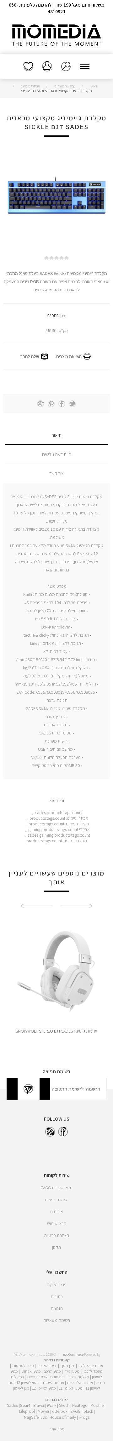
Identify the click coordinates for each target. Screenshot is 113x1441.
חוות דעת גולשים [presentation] (56, 454)
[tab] (56, 435)
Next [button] (36, 906)
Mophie (97, 1405)
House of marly (63, 1417)
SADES (52, 315)
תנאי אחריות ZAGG (56, 1188)
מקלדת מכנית (75, 841)
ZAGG (75, 1411)
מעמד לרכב (93, 1371)
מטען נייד (72, 1371)
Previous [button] (77, 906)
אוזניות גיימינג (53, 1382)
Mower (43, 1411)
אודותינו (56, 1211)
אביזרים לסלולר (91, 1365)
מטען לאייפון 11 (71, 1388)
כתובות (57, 1296)
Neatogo (80, 1405)
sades (40, 812)
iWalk (51, 1405)
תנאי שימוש (56, 1223)
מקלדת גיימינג (77, 824)
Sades (12, 1405)
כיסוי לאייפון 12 (28, 1382)
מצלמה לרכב (78, 1377)
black (88, 1411)
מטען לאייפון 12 (44, 1388)
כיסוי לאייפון (47, 1365)
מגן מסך (67, 1365)
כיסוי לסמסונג (23, 1365)
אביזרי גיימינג (77, 818)
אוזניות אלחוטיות (80, 1382)
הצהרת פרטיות (56, 1235)
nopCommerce (73, 1354)
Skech (64, 1405)
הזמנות (57, 1308)
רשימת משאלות (28, 66)
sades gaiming (40, 835)
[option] (56, 980)
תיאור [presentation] (57, 435)
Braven (39, 1405)
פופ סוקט (57, 1377)
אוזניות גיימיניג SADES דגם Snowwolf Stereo (56, 1031)
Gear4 (25, 1405)
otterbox (59, 1411)
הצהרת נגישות (56, 1199)
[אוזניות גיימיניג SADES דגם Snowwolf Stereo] (56, 970)
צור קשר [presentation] (56, 473)
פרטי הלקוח (57, 1284)
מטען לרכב (52, 1371)
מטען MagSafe (36, 1417)
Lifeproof (27, 1411)
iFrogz (84, 1417)
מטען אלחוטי (31, 1371)
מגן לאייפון (21, 1388)
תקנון (56, 1247)
